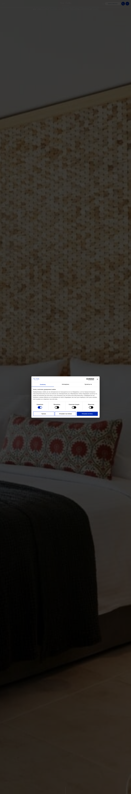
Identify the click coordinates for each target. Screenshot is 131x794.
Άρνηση (44, 413)
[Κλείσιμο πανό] (97, 379)
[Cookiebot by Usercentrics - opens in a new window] (87, 379)
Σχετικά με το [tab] (88, 384)
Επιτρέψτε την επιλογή (65, 413)
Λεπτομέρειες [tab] (65, 384)
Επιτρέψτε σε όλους (87, 413)
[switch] (57, 407)
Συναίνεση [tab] (43, 384)
